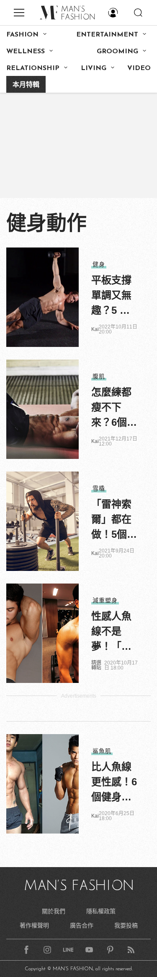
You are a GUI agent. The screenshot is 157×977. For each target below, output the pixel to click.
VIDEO (139, 68)
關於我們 (53, 911)
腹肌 (99, 376)
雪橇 (99, 488)
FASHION (22, 34)
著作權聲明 (34, 925)
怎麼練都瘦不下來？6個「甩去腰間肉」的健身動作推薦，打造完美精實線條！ (111, 408)
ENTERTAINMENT (107, 34)
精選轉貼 (96, 665)
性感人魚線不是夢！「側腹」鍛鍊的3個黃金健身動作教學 (114, 632)
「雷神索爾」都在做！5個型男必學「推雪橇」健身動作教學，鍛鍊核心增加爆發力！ (114, 520)
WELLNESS (25, 51)
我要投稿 (126, 925)
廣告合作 (81, 925)
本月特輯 (26, 85)
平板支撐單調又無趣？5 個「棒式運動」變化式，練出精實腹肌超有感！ (111, 296)
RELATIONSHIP (32, 68)
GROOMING (117, 51)
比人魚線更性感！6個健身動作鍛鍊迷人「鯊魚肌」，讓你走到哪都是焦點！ (114, 783)
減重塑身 (105, 600)
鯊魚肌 (102, 751)
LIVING (93, 68)
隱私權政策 (101, 911)
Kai (95, 329)
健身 (99, 264)
